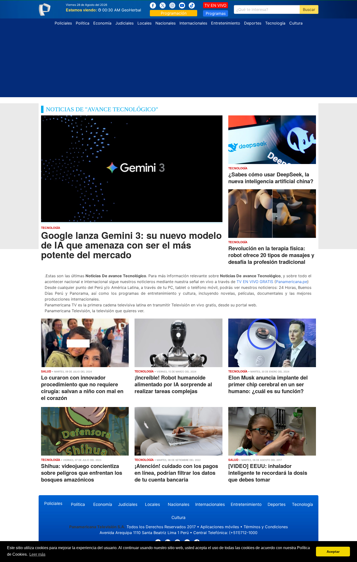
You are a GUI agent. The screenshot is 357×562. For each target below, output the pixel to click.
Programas (216, 13)
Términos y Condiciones (266, 526)
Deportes (252, 23)
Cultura (296, 23)
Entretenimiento (225, 23)
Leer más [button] (37, 554)
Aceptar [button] (333, 551)
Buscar (309, 9)
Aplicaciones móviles (219, 526)
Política (82, 23)
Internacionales (193, 23)
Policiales (63, 23)
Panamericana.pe (291, 281)
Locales (144, 23)
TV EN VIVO (215, 5)
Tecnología (275, 23)
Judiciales (124, 23)
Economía (102, 23)
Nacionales (165, 23)
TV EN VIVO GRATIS (255, 281)
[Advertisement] (178, 63)
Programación (174, 13)
